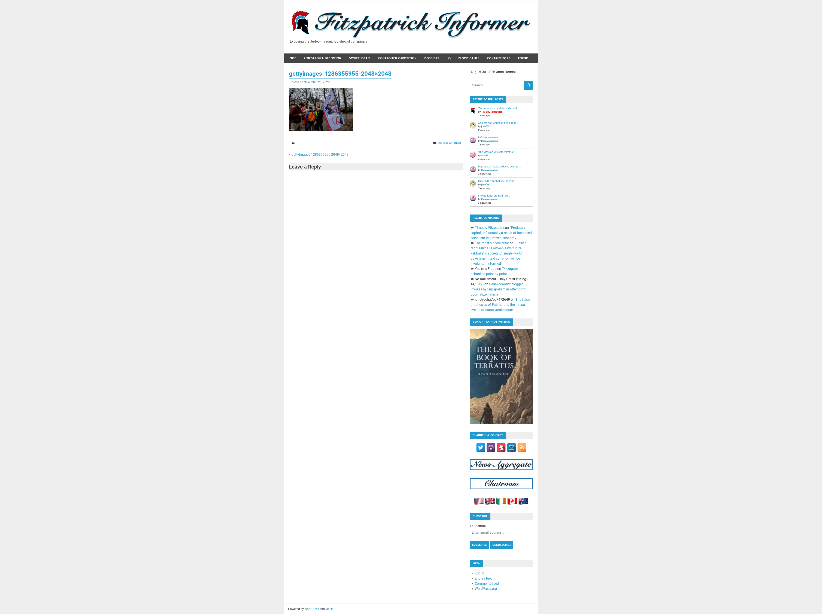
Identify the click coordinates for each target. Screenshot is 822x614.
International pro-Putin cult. (494, 195)
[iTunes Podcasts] (491, 447)
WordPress (311, 609)
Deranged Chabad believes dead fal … (499, 166)
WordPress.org (486, 589)
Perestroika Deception (322, 58)
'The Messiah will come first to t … (497, 152)
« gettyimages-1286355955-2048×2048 (318, 154)
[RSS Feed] (521, 447)
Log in (479, 573)
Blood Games (469, 58)
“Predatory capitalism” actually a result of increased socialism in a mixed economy (501, 233)
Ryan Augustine (489, 141)
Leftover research (488, 137)
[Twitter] (480, 447)
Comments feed (487, 583)
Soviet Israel (360, 58)
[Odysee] (501, 447)
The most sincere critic (492, 243)
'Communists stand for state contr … (499, 108)
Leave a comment (449, 142)
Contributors (498, 58)
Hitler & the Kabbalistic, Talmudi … (497, 181)
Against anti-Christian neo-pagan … (498, 122)
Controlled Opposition (397, 58)
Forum (523, 58)
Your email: (478, 526)
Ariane (484, 155)
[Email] (511, 447)
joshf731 (485, 126)
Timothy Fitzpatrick (491, 112)
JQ (449, 58)
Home (291, 58)
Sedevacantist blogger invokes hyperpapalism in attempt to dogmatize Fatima (498, 289)
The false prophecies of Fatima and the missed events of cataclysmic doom (500, 304)
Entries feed (484, 578)
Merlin (329, 609)
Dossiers (431, 58)
